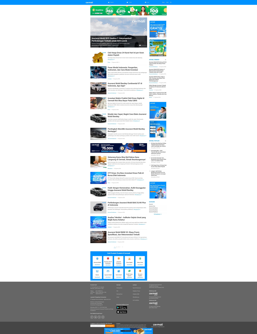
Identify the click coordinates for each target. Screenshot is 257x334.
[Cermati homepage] (158, 324)
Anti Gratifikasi (136, 300)
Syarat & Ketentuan (137, 287)
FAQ (117, 290)
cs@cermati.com (99, 293)
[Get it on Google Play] (131, 307)
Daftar (167, 2)
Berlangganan (110, 325)
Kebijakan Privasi (136, 290)
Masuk (163, 2)
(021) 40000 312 (99, 290)
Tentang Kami (119, 287)
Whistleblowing (136, 297)
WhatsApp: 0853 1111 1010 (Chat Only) (98, 307)
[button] (92, 29)
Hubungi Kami (119, 294)
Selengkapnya (157, 214)
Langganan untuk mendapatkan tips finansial (101, 323)
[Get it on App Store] (131, 311)
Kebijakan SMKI (136, 294)
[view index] (165, 59)
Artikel (117, 297)
